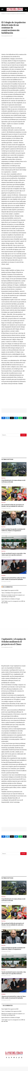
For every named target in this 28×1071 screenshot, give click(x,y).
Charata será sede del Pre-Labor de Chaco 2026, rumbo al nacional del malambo (14, 578)
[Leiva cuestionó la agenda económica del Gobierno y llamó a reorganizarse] (14, 518)
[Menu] (2, 9)
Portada (3, 13)
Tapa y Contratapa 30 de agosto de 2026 (11, 592)
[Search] (26, 9)
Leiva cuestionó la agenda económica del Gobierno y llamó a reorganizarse (13, 529)
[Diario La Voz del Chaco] (14, 9)
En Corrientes (8, 587)
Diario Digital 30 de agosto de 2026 (10, 590)
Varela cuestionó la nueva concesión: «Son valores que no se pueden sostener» (14, 554)
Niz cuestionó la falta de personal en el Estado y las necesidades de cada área (13, 505)
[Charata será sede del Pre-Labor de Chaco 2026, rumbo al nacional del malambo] (14, 567)
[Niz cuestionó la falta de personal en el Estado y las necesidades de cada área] (14, 493)
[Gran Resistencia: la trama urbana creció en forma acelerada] (14, 469)
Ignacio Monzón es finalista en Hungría (11, 598)
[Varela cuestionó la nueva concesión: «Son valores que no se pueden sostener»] (14, 542)
